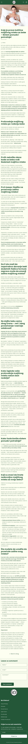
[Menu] (1, 2)
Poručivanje (4, 714)
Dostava (3, 706)
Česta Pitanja (4, 703)
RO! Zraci (3, 576)
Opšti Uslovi (4, 711)
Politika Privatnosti (5, 719)
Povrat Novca (4, 709)
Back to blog (15, 654)
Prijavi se (14, 736)
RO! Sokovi (12, 742)
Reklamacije (4, 717)
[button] (23, 2)
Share (3, 42)
